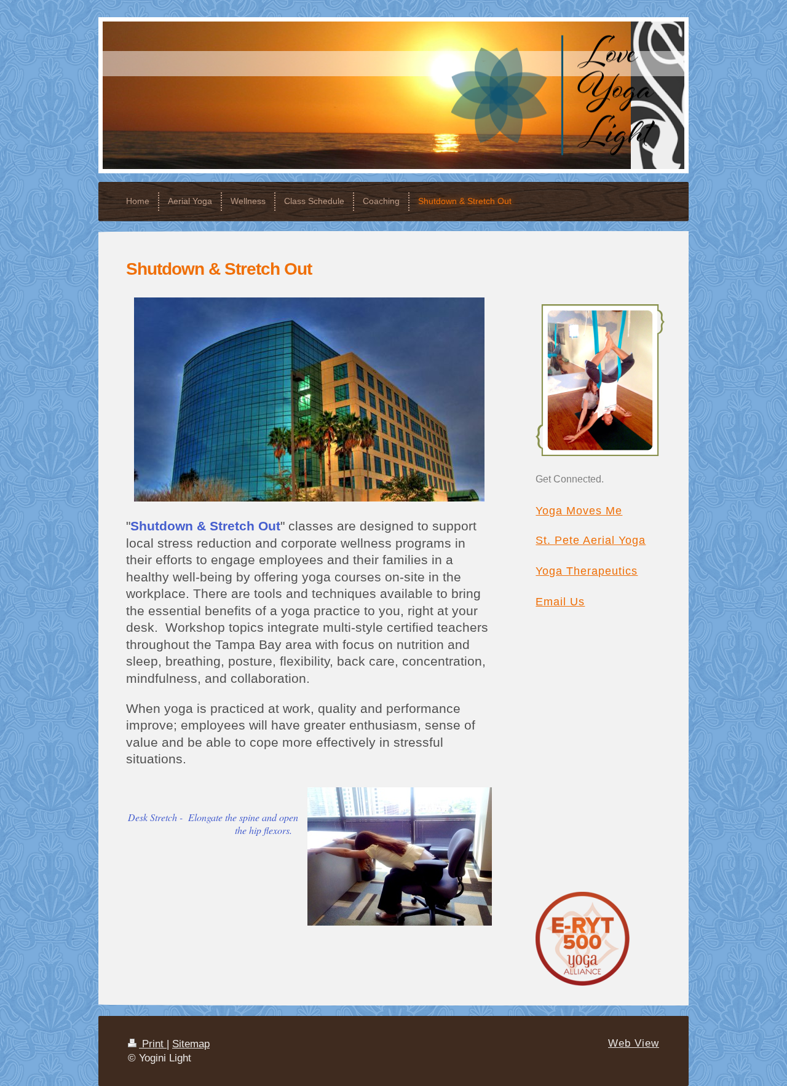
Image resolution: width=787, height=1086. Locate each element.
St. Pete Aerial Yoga (591, 540)
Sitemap (191, 1044)
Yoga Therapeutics (587, 571)
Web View (633, 1043)
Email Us (560, 602)
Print (153, 1044)
